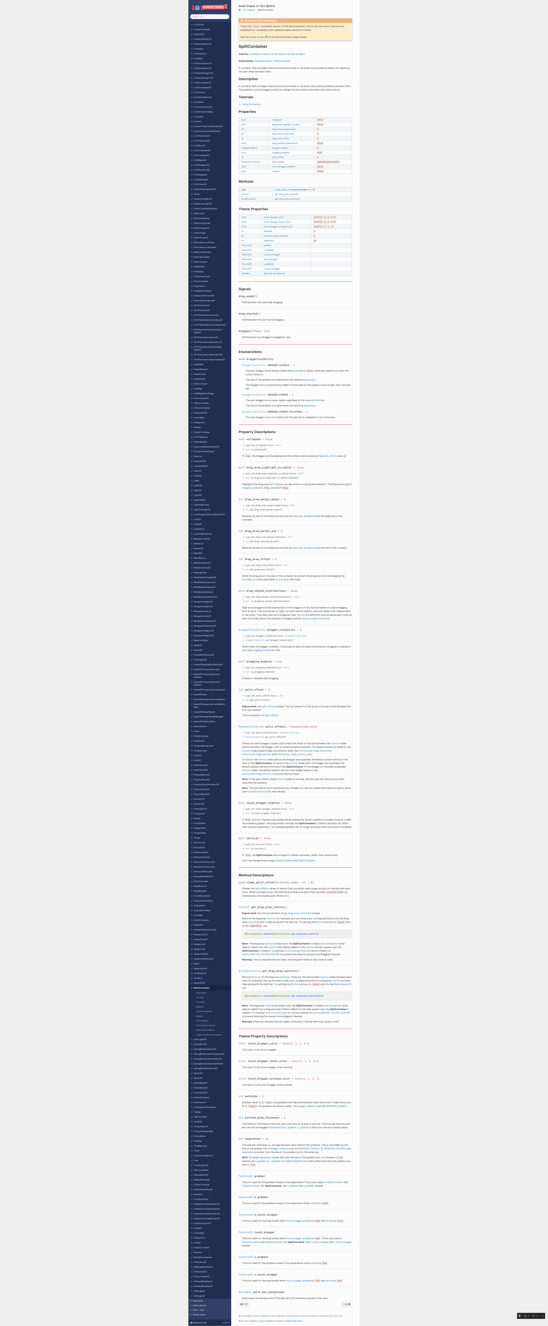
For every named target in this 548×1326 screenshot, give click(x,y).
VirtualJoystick (201, 1199)
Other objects (199, 1305)
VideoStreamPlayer (203, 1189)
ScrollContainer (201, 920)
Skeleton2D (200, 944)
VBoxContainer (201, 1170)
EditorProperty (201, 237)
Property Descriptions (205, 1025)
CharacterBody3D (202, 44)
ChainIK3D (199, 34)
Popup (197, 818)
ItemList (198, 456)
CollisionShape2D (202, 82)
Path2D (197, 755)
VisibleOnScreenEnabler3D (207, 1209)
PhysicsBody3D (201, 794)
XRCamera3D (200, 1271)
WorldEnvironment (203, 1257)
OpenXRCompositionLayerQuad (209, 689)
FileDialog (199, 271)
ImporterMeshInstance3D (206, 447)
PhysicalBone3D (202, 779)
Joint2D (198, 471)
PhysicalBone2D (202, 775)
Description (201, 993)
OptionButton (200, 726)
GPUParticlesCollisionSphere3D (209, 359)
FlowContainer (201, 281)
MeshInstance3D (202, 567)
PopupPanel (200, 828)
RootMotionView (202, 896)
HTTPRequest (201, 437)
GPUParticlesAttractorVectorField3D (208, 331)
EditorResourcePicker (204, 242)
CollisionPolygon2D (203, 73)
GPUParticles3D (202, 310)
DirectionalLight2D (203, 199)
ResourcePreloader (203, 871)
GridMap (198, 388)
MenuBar (198, 553)
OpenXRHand (200, 694)
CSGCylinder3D (201, 155)
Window (198, 1252)
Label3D (198, 485)
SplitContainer (202, 988)
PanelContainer (201, 736)
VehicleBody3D (201, 1175)
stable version (257, 37)
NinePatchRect (201, 640)
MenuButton (200, 558)
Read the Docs (295, 1320)
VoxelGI (198, 1228)
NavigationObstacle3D (205, 626)
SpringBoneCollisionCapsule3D (209, 1054)
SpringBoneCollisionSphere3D (208, 1063)
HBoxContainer (201, 403)
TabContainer (200, 1117)
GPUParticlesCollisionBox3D (208, 342)
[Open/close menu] (192, 24)
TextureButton (201, 1126)
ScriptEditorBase (202, 910)
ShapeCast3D (200, 939)
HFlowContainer (202, 408)
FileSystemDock (202, 276)
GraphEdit (199, 364)
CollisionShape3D (202, 87)
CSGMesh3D (200, 160)
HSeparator (199, 422)
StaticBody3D (201, 1092)
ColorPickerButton (203, 97)
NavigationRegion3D (204, 635)
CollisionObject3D (203, 68)
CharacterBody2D (202, 39)
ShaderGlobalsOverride (205, 929)
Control (197, 121)
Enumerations (202, 1021)
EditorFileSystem (202, 223)
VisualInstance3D (202, 1223)
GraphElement (201, 369)
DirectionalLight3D (203, 203)
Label (196, 480)
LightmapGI (200, 500)
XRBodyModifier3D (203, 1267)
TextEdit (198, 1121)
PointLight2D (200, 809)
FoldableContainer (203, 291)
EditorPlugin (200, 233)
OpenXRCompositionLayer (207, 669)
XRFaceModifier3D (203, 1281)
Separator (199, 925)
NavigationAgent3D (203, 606)
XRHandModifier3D (203, 1286)
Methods (200, 1007)
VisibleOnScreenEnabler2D (207, 1204)
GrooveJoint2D (201, 398)
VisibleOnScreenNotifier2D (207, 1213)
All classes (249, 9)
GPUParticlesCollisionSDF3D (208, 354)
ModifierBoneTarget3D (205, 577)
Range (197, 837)
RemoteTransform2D (204, 862)
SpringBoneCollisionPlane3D (208, 1059)
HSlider (197, 427)
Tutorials (200, 997)
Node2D (198, 645)
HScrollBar (199, 417)
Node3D (198, 650)
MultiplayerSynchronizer (205, 597)
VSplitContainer (201, 1247)
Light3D (198, 495)
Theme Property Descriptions (209, 1035)
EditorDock (199, 213)
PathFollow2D (201, 765)
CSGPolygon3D (201, 165)
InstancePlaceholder (204, 451)
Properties (200, 1002)
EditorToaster (200, 262)
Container (198, 116)
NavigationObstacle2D (205, 621)
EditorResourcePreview (205, 247)
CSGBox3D (199, 145)
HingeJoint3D (200, 413)
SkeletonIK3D (201, 954)
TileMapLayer (200, 1146)
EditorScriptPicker (202, 252)
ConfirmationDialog (203, 112)
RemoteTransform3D (204, 867)
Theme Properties (204, 1011)
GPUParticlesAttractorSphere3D (210, 325)
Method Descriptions (205, 1030)
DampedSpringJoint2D (205, 189)
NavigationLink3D (202, 616)
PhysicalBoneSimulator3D (206, 784)
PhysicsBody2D (201, 789)
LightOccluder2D (202, 509)
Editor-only (198, 1310)
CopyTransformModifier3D (207, 131)
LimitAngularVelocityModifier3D (209, 514)
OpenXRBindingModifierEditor (208, 664)
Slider (196, 963)
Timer (196, 1151)
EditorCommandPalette (205, 208)
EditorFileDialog (201, 218)
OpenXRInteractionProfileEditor (209, 699)
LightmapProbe (201, 504)
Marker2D (199, 543)
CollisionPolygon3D (203, 78)
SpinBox (198, 978)
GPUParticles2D (202, 305)
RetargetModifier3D (203, 876)
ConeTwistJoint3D (203, 107)
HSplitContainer (201, 432)
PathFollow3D (201, 770)
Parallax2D (199, 741)
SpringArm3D (200, 1044)
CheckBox (199, 49)
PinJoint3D (199, 804)
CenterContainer (202, 29)
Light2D (198, 490)
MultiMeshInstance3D (204, 587)
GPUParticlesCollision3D (206, 337)
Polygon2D (199, 813)
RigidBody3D (200, 891)
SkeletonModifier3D (203, 959)
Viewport (198, 1194)
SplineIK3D (199, 983)
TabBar (197, 1112)
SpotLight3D (200, 1039)
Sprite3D (198, 1078)
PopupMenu (200, 823)
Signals (199, 1016)
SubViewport (200, 1102)
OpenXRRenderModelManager (208, 716)
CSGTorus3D (200, 184)
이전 (245, 1304)
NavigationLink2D (202, 611)
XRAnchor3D (200, 1262)
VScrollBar (199, 1233)
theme (269, 1320)
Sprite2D (198, 1073)
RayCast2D (199, 842)
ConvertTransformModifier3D (208, 126)
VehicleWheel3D (202, 1179)
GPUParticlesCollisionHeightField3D (208, 348)
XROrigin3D (199, 1296)
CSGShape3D (200, 174)
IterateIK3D (200, 461)
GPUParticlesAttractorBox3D (208, 320)
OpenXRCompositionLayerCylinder (207, 675)
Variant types (199, 1314)
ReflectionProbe (202, 857)
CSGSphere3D (201, 179)
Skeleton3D (199, 949)
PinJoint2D (199, 799)
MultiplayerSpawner (203, 592)
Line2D (197, 519)
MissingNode (200, 572)
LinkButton (199, 529)
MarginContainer (202, 538)
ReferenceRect (201, 852)
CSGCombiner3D (202, 150)
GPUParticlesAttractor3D (206, 315)
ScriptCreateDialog (203, 900)
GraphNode (199, 379)
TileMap (198, 1141)
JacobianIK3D (201, 466)
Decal (196, 194)
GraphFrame (200, 374)
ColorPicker (199, 92)
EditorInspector (201, 228)
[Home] (240, 10)
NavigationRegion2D (204, 630)
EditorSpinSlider (201, 257)
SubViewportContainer (205, 1107)
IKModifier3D (200, 442)
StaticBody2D (201, 1088)
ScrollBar (198, 915)
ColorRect (199, 102)
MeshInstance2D (202, 563)
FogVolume (199, 286)
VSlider (197, 1242)
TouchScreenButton (203, 1155)
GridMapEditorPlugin (204, 393)
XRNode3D (199, 1291)
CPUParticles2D (202, 136)
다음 (345, 1304)
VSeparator (199, 1238)
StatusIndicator (201, 1097)
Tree (196, 1160)
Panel (196, 731)
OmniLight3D (200, 659)
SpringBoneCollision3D (205, 1049)
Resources (198, 1301)
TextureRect (200, 1136)
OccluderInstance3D (204, 655)
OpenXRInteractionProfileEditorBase (209, 705)
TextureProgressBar (203, 1131)
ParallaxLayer (200, 750)
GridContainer (200, 384)
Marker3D (198, 548)
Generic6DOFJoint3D (204, 295)
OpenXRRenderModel (204, 712)
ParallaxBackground (203, 746)
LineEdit (198, 524)
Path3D (197, 760)
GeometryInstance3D (204, 300)
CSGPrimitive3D (202, 170)
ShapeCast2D (201, 934)
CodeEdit (198, 58)
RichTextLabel (201, 881)
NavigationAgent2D (203, 601)
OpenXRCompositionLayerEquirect (207, 683)
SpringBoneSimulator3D (205, 1068)
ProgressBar (200, 833)
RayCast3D (199, 847)
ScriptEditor (200, 905)
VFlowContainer (201, 1184)
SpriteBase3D (200, 1083)
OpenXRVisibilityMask (204, 721)
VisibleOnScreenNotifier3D (207, 1218)
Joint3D (198, 476)
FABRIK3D (199, 266)
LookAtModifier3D (203, 534)
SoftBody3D (200, 973)
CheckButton (200, 53)
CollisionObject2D (203, 63)
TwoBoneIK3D (201, 1165)
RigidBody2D (200, 886)
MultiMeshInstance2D (205, 582)
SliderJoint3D (200, 968)
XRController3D (201, 1276)
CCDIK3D (199, 24)
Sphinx (253, 1320)
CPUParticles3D (202, 141)
